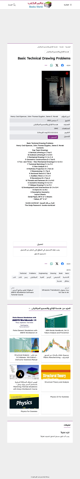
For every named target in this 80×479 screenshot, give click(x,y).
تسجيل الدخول (39, 254)
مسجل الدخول (55, 436)
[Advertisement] (40, 25)
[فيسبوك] (62, 65)
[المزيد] (46, 65)
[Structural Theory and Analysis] (55, 378)
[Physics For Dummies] (24, 404)
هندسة (61, 47)
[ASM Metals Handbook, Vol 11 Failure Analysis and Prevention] (55, 324)
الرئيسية (67, 47)
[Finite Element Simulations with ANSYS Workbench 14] (24, 324)
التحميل (54, 137)
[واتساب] (51, 65)
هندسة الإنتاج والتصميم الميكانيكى (47, 47)
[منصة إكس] (57, 65)
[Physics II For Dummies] (55, 404)
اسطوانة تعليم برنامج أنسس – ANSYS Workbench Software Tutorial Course (22, 292)
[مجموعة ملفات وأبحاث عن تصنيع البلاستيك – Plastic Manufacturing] (55, 350)
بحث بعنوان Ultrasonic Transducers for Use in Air (55, 291)
